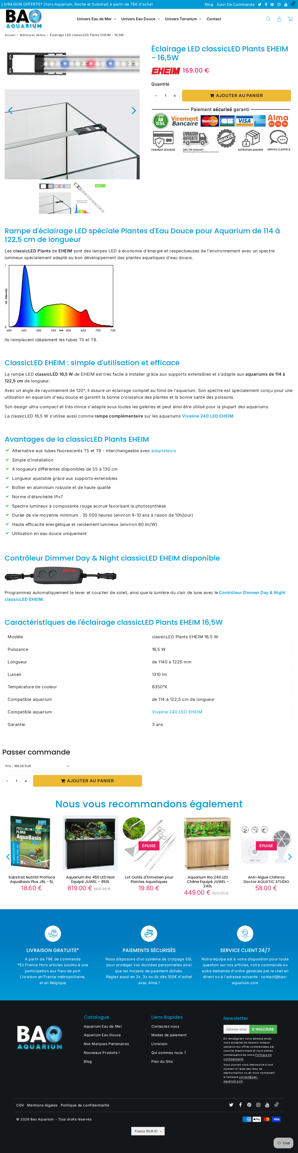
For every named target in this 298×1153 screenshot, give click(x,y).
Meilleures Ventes (32, 35)
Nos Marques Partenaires (106, 1044)
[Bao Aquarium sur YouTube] (286, 4)
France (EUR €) (146, 1131)
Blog (209, 4)
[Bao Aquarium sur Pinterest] (273, 4)
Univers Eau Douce (138, 19)
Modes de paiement (168, 1035)
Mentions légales (42, 1105)
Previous (10, 110)
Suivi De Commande (235, 4)
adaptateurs (163, 450)
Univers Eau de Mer (94, 19)
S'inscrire (263, 1029)
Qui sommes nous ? (168, 1052)
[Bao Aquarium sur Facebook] (266, 4)
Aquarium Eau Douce (102, 1035)
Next (134, 110)
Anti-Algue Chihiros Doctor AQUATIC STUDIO (266, 879)
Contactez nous (165, 1026)
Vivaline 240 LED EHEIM (177, 711)
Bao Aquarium (42, 1119)
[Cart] (290, 19)
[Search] (268, 19)
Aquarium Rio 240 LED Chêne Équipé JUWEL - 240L (208, 882)
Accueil (10, 35)
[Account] (279, 19)
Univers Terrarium (181, 19)
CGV (20, 1105)
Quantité (160, 84)
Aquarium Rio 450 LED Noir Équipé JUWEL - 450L (90, 879)
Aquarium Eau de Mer (103, 1026)
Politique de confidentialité (85, 1105)
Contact (214, 19)
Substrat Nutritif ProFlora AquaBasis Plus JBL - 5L (31, 879)
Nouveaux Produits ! (102, 1052)
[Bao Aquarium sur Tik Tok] (293, 4)
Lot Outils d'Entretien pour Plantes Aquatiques (149, 879)
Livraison (159, 1044)
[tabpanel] (55, 197)
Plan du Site (162, 1061)
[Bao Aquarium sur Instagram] (280, 4)
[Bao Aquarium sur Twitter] (260, 4)
